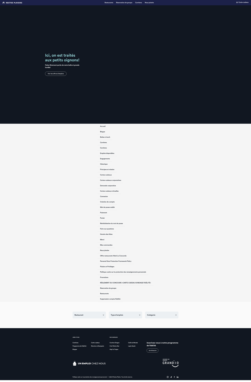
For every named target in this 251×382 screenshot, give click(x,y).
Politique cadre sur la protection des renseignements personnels (123, 272)
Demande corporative (108, 185)
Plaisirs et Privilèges (107, 266)
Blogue (102, 132)
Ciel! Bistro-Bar (114, 346)
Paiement (103, 212)
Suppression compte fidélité (110, 299)
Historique (104, 164)
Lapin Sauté (131, 346)
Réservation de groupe (124, 2)
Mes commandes (106, 245)
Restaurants (109, 2)
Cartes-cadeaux (106, 175)
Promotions (104, 277)
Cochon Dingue (114, 342)
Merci (102, 239)
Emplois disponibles (107, 153)
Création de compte (107, 202)
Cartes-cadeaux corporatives (110, 180)
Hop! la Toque (114, 349)
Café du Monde (133, 342)
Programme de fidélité (79, 346)
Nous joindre (149, 2)
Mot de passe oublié (107, 207)
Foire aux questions (107, 229)
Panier (102, 218)
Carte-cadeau (243, 2)
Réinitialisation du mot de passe (111, 223)
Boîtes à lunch (105, 137)
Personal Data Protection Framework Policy (115, 261)
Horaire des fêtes (106, 234)
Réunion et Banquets (97, 346)
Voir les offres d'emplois (56, 73)
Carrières (138, 2)
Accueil (102, 126)
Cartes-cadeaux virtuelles (109, 191)
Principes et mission (107, 169)
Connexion (104, 196)
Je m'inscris (152, 350)
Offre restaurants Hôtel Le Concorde (113, 256)
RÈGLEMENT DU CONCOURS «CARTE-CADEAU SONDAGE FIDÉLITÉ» (125, 283)
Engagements (105, 159)
